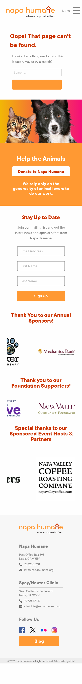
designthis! (68, 661)
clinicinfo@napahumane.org (42, 606)
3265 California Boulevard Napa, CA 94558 (36, 593)
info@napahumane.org (39, 570)
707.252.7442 (32, 601)
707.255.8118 (32, 564)
